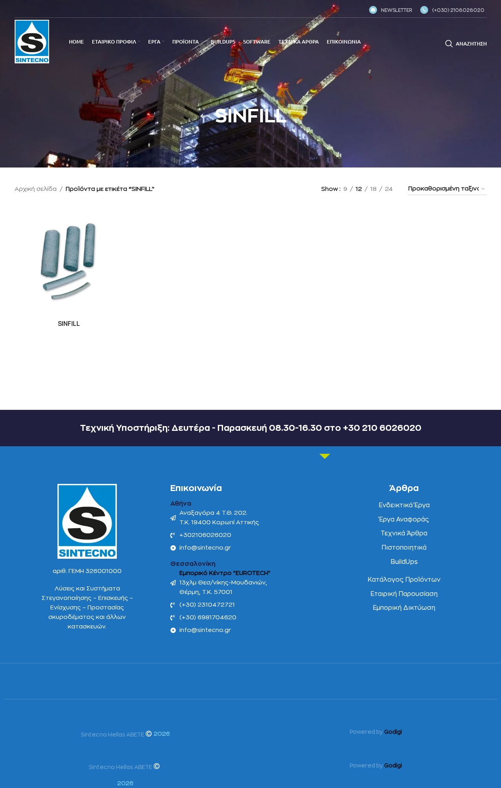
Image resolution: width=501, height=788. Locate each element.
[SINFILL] (69, 261)
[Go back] (205, 116)
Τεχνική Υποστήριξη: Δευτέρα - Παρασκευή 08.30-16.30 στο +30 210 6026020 (250, 428)
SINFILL (69, 324)
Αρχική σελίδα (36, 189)
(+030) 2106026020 (458, 10)
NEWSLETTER (396, 10)
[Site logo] (32, 41)
